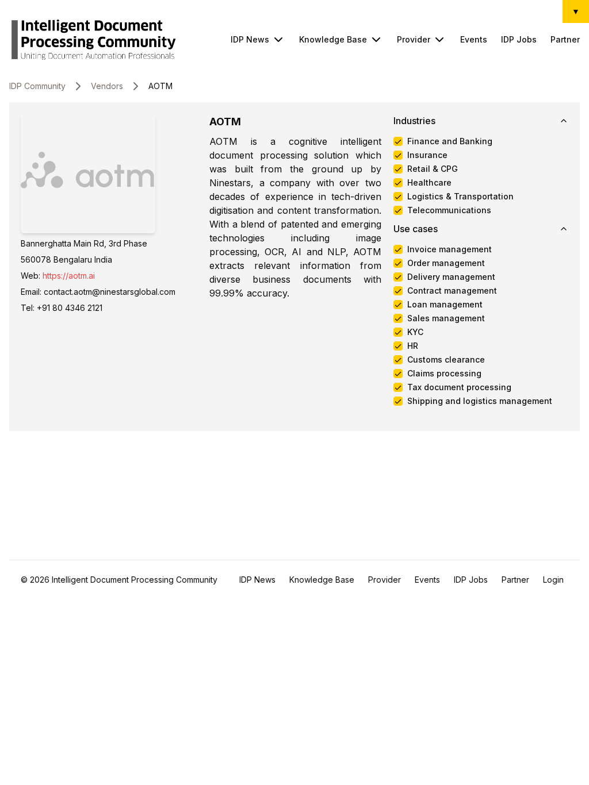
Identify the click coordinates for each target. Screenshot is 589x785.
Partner (565, 39)
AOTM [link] (160, 86)
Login (553, 579)
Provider (413, 39)
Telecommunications (449, 210)
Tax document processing (459, 387)
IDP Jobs (519, 39)
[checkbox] (398, 141)
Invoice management (449, 249)
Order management (446, 263)
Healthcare (429, 183)
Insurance (427, 155)
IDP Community (37, 86)
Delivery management (451, 277)
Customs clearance (446, 360)
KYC (415, 332)
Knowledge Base (333, 39)
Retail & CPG (432, 169)
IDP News (250, 39)
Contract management (452, 291)
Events (473, 39)
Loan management (445, 305)
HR (412, 346)
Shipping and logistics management (479, 401)
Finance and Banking (449, 141)
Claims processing (444, 374)
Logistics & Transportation (460, 197)
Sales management (446, 318)
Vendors (107, 86)
